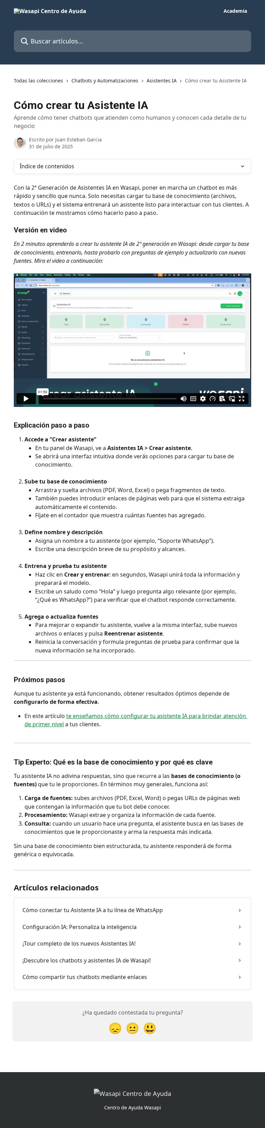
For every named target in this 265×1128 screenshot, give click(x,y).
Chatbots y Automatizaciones (104, 80)
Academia (235, 11)
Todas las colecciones (38, 80)
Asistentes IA (162, 80)
